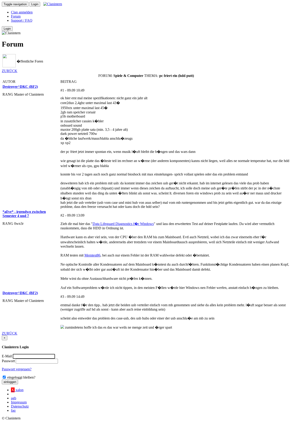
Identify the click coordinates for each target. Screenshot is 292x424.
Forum (16, 16)
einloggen (10, 382)
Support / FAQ (21, 20)
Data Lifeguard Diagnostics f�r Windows (123, 224)
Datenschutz (20, 406)
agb (13, 398)
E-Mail (7, 356)
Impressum (19, 402)
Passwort (8, 361)
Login (34, 4)
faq (13, 410)
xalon (17, 390)
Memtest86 (92, 255)
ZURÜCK (9, 71)
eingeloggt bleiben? (20, 377)
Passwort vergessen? (16, 369)
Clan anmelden (22, 12)
